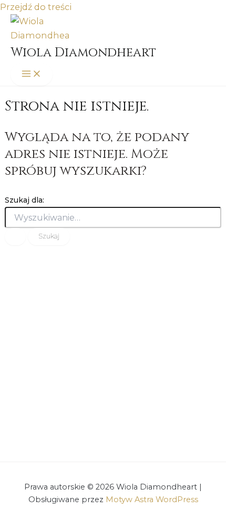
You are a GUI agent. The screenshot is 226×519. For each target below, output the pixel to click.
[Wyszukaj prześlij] (15, 236)
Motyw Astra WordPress (152, 499)
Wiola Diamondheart (83, 52)
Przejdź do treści (35, 7)
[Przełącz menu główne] (32, 74)
